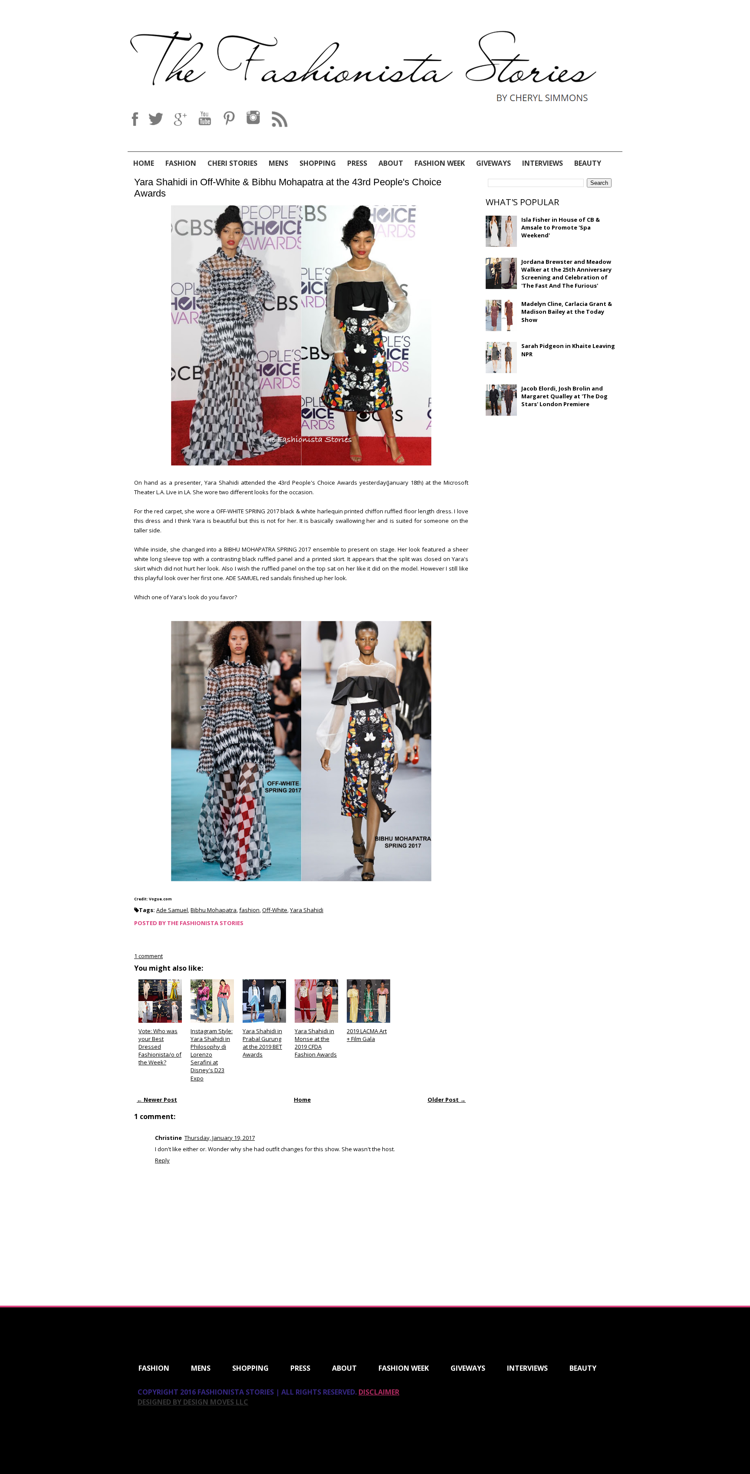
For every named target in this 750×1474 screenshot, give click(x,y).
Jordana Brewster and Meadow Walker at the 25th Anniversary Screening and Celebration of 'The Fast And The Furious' (566, 273)
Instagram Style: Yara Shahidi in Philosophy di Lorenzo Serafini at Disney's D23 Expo (212, 1054)
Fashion (180, 163)
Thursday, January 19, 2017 (219, 1138)
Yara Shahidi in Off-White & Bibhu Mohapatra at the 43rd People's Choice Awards (287, 188)
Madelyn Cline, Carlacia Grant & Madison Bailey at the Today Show (566, 311)
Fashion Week (439, 163)
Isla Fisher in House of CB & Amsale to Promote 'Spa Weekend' (560, 227)
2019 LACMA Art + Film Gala (367, 1035)
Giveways (493, 163)
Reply (162, 1160)
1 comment (148, 956)
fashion (249, 910)
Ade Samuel (172, 910)
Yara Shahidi (306, 910)
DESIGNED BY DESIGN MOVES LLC (193, 1402)
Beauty (587, 163)
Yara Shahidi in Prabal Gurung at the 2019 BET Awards (262, 1043)
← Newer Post (157, 1099)
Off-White (274, 910)
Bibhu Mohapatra (214, 910)
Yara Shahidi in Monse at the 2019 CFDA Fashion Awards (316, 1043)
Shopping (317, 163)
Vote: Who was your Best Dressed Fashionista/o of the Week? (159, 1047)
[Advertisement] (551, 485)
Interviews (542, 163)
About (390, 163)
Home (143, 163)
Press (357, 163)
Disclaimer (379, 1392)
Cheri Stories (232, 163)
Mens (278, 163)
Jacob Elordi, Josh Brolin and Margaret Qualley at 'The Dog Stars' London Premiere (564, 396)
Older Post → (447, 1099)
